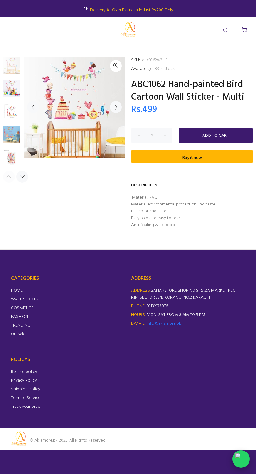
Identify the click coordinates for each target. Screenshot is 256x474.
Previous (33, 107)
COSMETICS (22, 308)
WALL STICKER (25, 299)
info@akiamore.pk (163, 323)
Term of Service (26, 398)
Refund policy (24, 371)
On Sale (18, 334)
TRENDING (21, 325)
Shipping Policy (25, 389)
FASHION (19, 316)
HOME (17, 290)
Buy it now (192, 157)
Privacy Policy (24, 380)
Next (116, 107)
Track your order (26, 406)
